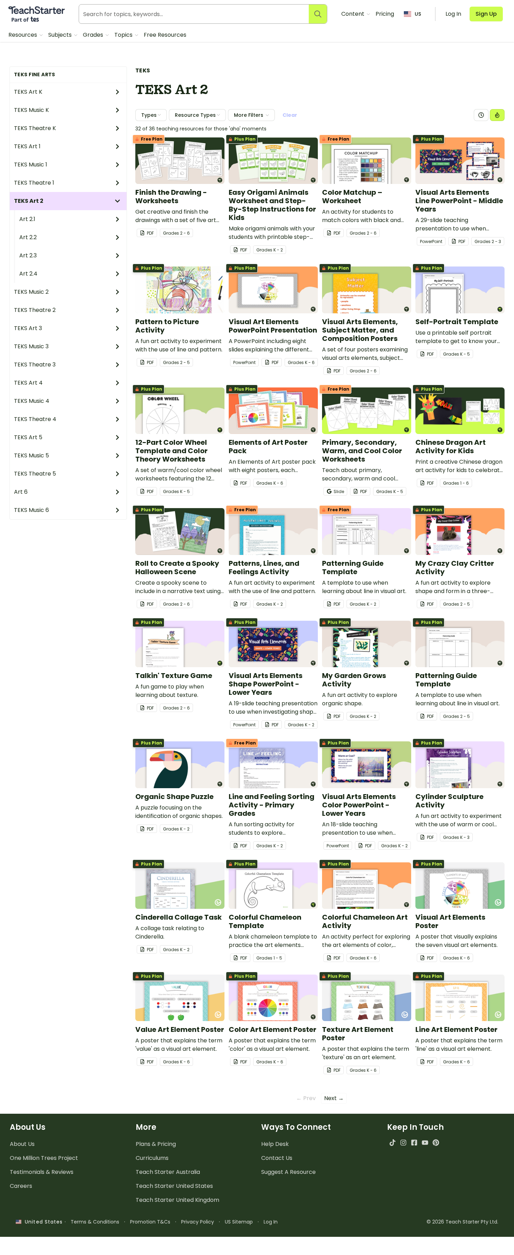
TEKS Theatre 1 (34, 183)
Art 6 (21, 492)
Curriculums (152, 1158)
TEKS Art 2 (28, 201)
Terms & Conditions (95, 1221)
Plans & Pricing (156, 1144)
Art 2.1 (27, 219)
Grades (94, 35)
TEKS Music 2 (31, 292)
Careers (21, 1186)
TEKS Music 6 (31, 510)
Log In (271, 1221)
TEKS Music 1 (30, 165)
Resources (23, 35)
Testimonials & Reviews (41, 1172)
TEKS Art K (28, 92)
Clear (290, 115)
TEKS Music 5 (31, 455)
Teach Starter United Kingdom (177, 1200)
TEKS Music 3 (31, 346)
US (418, 13)
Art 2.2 (28, 237)
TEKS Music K (31, 110)
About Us (22, 1144)
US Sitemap (239, 1221)
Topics (124, 35)
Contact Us (276, 1158)
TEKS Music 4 (31, 401)
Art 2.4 (28, 274)
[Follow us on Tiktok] (392, 1142)
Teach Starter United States (174, 1186)
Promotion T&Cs (150, 1221)
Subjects (60, 35)
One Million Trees (44, 1158)
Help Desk (275, 1144)
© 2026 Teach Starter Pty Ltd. (462, 1221)
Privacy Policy (197, 1221)
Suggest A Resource (288, 1172)
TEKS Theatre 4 (35, 419)
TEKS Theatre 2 (35, 310)
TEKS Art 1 (27, 146)
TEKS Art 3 (28, 328)
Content (353, 14)
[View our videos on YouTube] (425, 1142)
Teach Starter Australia (168, 1172)
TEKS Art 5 (28, 437)
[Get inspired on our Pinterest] (435, 1142)
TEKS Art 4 (28, 383)
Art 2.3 (28, 255)
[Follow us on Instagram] (403, 1142)
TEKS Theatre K (35, 128)
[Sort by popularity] (497, 115)
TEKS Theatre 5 (35, 474)
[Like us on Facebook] (414, 1142)
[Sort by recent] (481, 115)
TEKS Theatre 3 (35, 365)
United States (42, 1221)
